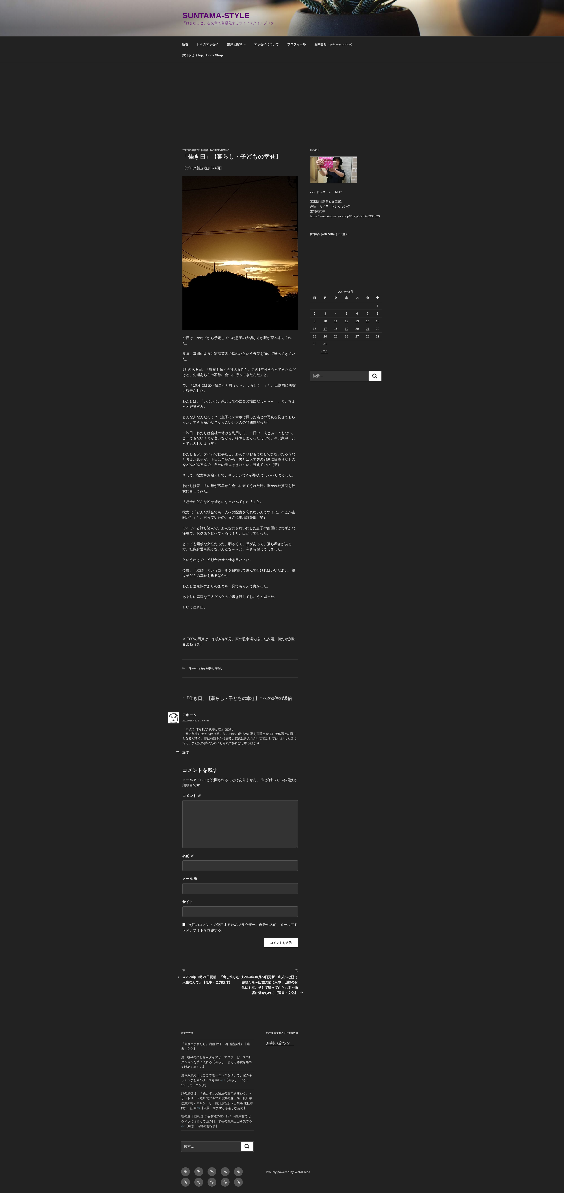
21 (367, 328)
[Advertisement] (282, 96)
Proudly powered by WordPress (288, 1172)
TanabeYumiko (219, 150)
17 (325, 328)
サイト (187, 902)
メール (189, 879)
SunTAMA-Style (216, 15)
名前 (188, 856)
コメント (191, 796)
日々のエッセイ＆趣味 (201, 668)
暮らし (219, 668)
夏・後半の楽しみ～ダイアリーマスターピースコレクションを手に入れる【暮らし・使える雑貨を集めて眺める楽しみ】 (216, 1062)
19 (346, 328)
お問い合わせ (280, 1043)
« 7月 (324, 351)
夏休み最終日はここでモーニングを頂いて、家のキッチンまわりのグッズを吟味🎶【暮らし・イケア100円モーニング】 (216, 1080)
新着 (185, 44)
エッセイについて (266, 44)
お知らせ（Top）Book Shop (202, 55)
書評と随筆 (234, 44)
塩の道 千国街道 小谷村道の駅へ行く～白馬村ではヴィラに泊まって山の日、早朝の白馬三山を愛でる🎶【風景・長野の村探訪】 (216, 1121)
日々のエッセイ (207, 44)
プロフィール (296, 44)
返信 (185, 752)
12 (346, 321)
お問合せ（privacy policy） (334, 44)
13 (357, 321)
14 (367, 321)
